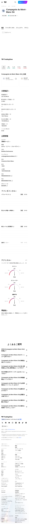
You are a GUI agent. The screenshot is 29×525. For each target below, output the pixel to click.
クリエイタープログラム (6, 501)
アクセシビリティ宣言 (20, 496)
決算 (2, 472)
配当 (2, 474)
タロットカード (18, 484)
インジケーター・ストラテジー (7, 516)
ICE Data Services (11, 429)
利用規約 (17, 490)
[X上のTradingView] (2, 423)
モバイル (3, 490)
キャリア (17, 477)
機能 (16, 445)
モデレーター (4, 504)
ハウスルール (4, 502)
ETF (2, 451)
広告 (16, 517)
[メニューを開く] (2, 2)
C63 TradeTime (18, 486)
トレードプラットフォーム (21, 513)
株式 (2, 450)
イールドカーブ (4, 481)
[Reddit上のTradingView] (26, 423)
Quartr (20, 437)
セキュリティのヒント (20, 498)
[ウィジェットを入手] (26, 260)
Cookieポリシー (18, 495)
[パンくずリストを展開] (9, 6)
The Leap (17, 459)
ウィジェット (18, 507)
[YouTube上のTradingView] (9, 423)
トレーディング (4, 508)
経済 (2, 471)
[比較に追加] (16, 79)
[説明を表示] (6, 94)
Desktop (3, 492)
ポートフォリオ (4, 480)
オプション (3, 483)
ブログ (16, 474)
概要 (16, 454)
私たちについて (18, 471)
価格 (16, 447)
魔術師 (2, 518)
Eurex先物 (17, 465)
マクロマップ (4, 484)
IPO (2, 475)
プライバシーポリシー (20, 493)
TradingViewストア (19, 483)
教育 (2, 510)
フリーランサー (4, 520)
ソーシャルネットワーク (6, 496)
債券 (2, 453)
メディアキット (18, 478)
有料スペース (4, 521)
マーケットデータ (19, 448)
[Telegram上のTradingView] (19, 423)
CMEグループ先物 (19, 463)
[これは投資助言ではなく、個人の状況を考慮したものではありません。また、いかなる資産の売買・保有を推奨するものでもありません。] (26, 263)
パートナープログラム (20, 520)
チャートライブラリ (19, 508)
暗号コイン (3, 454)
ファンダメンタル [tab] (9, 27)
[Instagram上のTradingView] (13, 423)
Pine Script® (4, 486)
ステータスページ (19, 502)
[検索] (15, 2)
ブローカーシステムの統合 (21, 519)
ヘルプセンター (18, 475)
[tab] (21, 194)
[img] (15, 15)
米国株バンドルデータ (20, 466)
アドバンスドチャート (20, 511)
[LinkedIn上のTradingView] (16, 423)
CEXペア (3, 456)
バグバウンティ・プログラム (21, 500)
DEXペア (3, 457)
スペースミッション (19, 472)
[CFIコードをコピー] (7, 185)
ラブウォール (4, 498)
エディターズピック (5, 511)
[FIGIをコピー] (12, 180)
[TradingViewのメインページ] (5, 2)
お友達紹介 (3, 499)
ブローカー (17, 456)
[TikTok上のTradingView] (23, 423)
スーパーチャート (5, 445)
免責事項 (17, 492)
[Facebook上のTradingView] (6, 423)
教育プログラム (18, 522)
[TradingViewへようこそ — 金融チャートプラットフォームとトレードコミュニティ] (7, 59)
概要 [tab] (2, 27)
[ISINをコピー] (11, 176)
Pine (2, 459)
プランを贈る (18, 450)
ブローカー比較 (18, 457)
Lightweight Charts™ (19, 510)
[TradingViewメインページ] (7, 417)
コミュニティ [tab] (19, 27)
